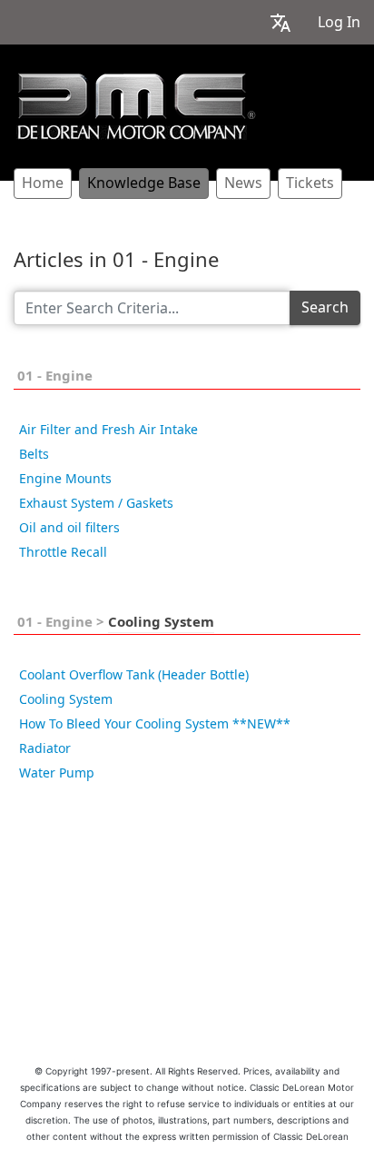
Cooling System (161, 622)
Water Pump (56, 773)
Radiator (45, 748)
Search (325, 307)
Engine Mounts (65, 478)
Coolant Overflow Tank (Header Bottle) (134, 675)
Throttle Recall (63, 552)
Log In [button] (339, 22)
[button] (280, 22)
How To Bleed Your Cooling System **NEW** (154, 724)
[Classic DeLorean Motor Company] (136, 106)
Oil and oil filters (69, 527)
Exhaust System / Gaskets (96, 503)
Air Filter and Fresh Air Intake (108, 429)
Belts (34, 454)
